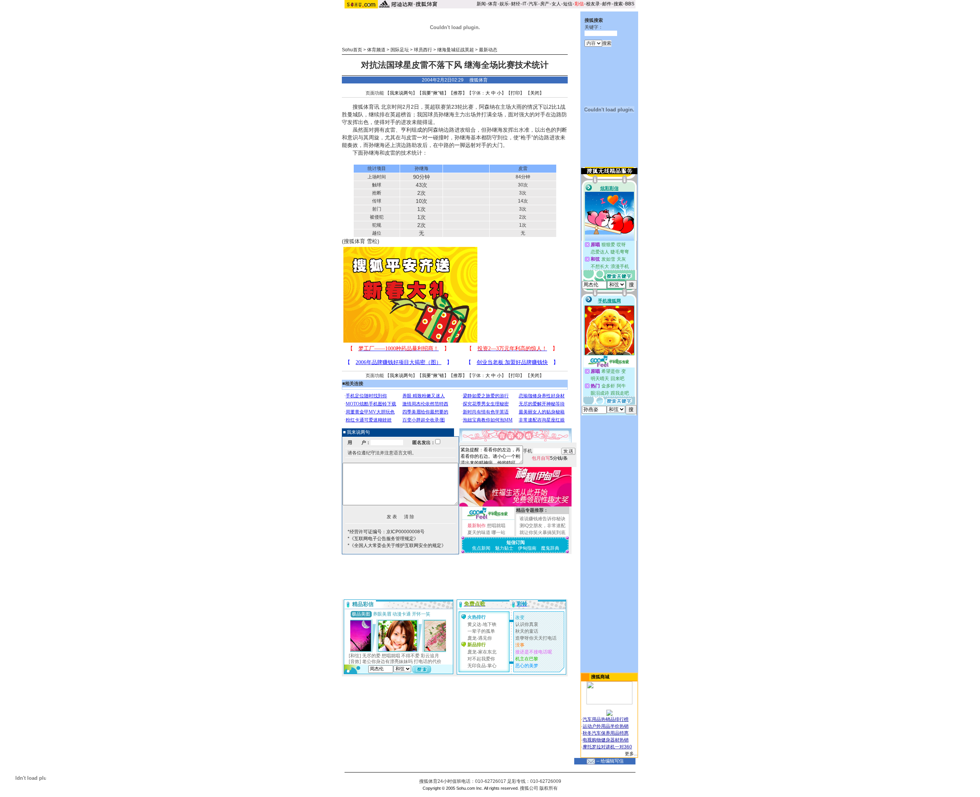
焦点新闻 (481, 548)
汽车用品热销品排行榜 (606, 719)
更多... (631, 753)
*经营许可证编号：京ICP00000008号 (386, 531)
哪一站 (498, 532)
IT (524, 4)
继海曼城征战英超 (455, 49)
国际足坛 (399, 49)
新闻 (481, 4)
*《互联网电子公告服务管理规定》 (383, 538)
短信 (567, 4)
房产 (544, 4)
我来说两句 (401, 93)
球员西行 (423, 49)
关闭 (534, 93)
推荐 (457, 93)
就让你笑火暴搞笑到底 (542, 532)
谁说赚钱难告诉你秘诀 (542, 518)
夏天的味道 (478, 532)
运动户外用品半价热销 (606, 726)
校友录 (593, 4)
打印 (515, 93)
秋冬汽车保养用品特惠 (606, 733)
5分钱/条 (550, 458)
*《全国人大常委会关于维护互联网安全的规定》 (397, 545)
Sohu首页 (352, 49)
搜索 (618, 4)
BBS (629, 4)
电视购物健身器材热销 (606, 740)
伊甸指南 (527, 548)
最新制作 (476, 525)
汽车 (533, 4)
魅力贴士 (504, 548)
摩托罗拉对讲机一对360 (607, 747)
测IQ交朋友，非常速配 (542, 525)
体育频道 (376, 49)
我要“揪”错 (433, 93)
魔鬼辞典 (550, 548)
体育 (492, 4)
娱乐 (504, 4)
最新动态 (488, 49)
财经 (515, 4)
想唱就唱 (496, 525)
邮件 (606, 4)
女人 (556, 4)
